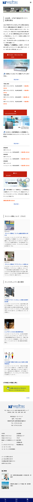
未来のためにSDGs (6, 463)
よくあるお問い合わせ (7, 459)
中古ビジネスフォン (7, 438)
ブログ (18, 438)
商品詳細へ (16, 79)
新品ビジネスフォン (7, 435)
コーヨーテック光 (6, 447)
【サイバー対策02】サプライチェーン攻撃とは (16, 264)
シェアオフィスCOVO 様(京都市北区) (13, 332)
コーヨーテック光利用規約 (8, 449)
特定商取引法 (19, 444)
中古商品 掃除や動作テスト (8, 461)
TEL (5, 501)
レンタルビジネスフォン (8, 444)
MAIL (16, 501)
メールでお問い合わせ (7, 456)
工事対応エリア (20, 435)
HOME (28, 398)
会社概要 (18, 433)
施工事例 (18, 440)
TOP (28, 501)
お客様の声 (19, 442)
